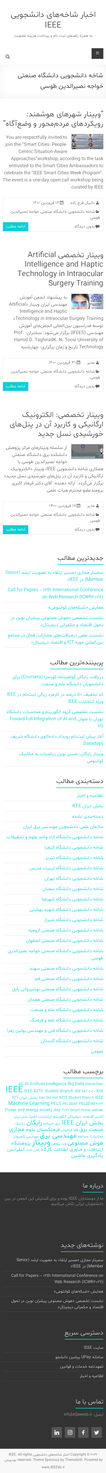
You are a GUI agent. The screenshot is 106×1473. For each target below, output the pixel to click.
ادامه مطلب (15, 226)
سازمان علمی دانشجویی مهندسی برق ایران (63, 826)
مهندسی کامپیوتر (26, 1136)
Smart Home (80, 1110)
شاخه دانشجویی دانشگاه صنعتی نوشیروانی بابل (57, 989)
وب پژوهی (59, 1143)
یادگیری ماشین (87, 1155)
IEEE (14, 1090)
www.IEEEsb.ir (53, 1467)
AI (26, 1084)
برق (57, 1123)
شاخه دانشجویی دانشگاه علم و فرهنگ (66, 1020)
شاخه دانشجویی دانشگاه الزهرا (73, 847)
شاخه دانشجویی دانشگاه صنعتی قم (69, 979)
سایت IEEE (93, 1347)
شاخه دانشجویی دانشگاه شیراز (73, 920)
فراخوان (66, 1129)
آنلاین (99, 1116)
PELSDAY (69, 1103)
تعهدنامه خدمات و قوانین (81, 1366)
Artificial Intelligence (48, 1084)
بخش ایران (21, 1117)
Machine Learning (28, 1103)
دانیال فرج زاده (82, 203)
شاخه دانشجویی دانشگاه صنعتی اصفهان (64, 940)
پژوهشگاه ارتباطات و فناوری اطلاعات (57, 1146)
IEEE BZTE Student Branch (48, 1091)
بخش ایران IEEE (87, 806)
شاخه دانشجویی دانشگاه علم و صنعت (66, 1010)
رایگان (34, 1122)
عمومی (97, 1051)
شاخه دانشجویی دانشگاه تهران (73, 878)
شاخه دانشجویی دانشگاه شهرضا (72, 899)
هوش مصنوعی (85, 1143)
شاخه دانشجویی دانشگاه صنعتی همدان (65, 999)
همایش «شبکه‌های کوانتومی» (75, 607)
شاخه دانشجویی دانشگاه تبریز (74, 858)
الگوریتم (60, 1116)
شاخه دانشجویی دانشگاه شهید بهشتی (66, 909)
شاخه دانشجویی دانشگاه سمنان (72, 889)
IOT (15, 1097)
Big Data (76, 1084)
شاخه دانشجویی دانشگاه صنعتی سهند (66, 968)
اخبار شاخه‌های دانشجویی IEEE (53, 20)
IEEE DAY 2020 (84, 1091)
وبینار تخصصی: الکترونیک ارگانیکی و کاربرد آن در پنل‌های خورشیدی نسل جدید (56, 424)
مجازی (16, 1129)
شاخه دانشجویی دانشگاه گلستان (72, 1041)
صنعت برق (91, 1129)
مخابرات (96, 1136)
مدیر (91, 362)
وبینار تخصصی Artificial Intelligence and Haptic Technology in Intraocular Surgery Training (60, 269)
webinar (97, 1110)
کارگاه (46, 1149)
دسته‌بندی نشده (87, 816)
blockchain (94, 1084)
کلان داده (33, 1149)
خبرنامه (48, 1123)
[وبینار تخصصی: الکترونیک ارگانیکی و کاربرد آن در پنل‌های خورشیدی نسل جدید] (87, 447)
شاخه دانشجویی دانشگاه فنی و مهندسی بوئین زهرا (55, 1030)
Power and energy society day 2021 (37, 1110)
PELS (56, 1104)
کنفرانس (16, 1149)
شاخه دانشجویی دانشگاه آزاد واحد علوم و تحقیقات (55, 837)
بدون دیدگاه (84, 226)
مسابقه (83, 1136)
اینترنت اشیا (40, 1116)
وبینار (41, 1142)
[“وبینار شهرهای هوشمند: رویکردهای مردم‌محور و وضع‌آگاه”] (87, 137)
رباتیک (20, 1123)
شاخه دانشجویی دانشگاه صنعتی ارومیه (65, 930)
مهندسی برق (58, 1136)
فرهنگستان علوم (43, 1129)
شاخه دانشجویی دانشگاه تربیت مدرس (66, 868)
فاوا (75, 1129)
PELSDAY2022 (91, 1104)
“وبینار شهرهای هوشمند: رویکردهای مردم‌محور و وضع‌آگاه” (53, 119)
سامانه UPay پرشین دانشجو (79, 1357)
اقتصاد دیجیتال (81, 1116)
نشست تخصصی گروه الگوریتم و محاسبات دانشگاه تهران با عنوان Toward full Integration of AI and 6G (54, 719)
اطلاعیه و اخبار (90, 795)
